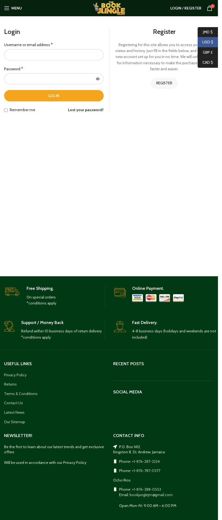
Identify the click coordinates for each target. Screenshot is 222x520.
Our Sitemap (14, 421)
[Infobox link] (53, 296)
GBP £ (205, 52)
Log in (53, 96)
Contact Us (13, 402)
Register (164, 83)
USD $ (205, 42)
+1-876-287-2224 (146, 461)
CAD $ (205, 62)
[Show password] (98, 79)
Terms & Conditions (21, 393)
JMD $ (205, 31)
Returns (10, 384)
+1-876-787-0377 (146, 470)
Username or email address (28, 44)
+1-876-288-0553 (146, 489)
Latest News (14, 412)
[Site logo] (109, 7)
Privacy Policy (15, 375)
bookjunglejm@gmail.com (151, 494)
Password (13, 68)
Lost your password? (86, 109)
